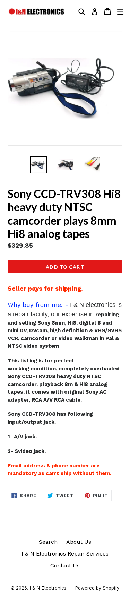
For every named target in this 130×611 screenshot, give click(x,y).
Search (48, 542)
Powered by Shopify (97, 588)
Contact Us (65, 565)
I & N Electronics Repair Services (65, 553)
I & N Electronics (47, 588)
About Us (78, 542)
